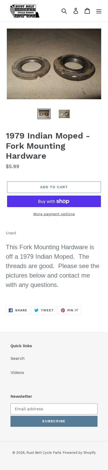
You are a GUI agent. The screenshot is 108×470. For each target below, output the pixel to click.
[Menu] (99, 11)
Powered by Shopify (79, 453)
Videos (17, 372)
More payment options (54, 214)
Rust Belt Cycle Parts (43, 453)
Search (17, 358)
